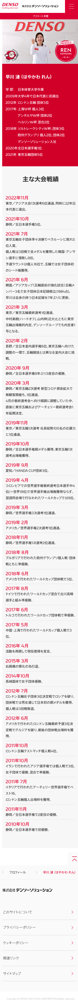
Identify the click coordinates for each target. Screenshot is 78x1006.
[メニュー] (71, 6)
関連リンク (11, 958)
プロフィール (17, 872)
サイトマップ (12, 973)
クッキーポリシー (15, 942)
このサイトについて (17, 912)
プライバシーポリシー (19, 927)
